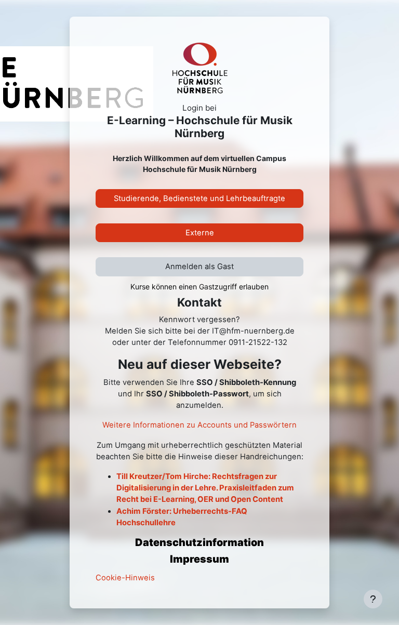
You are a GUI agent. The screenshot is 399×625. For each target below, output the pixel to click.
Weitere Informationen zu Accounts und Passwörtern (199, 425)
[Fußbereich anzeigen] (373, 599)
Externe (199, 232)
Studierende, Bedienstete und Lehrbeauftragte (199, 198)
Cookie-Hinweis (125, 577)
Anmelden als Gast (199, 266)
